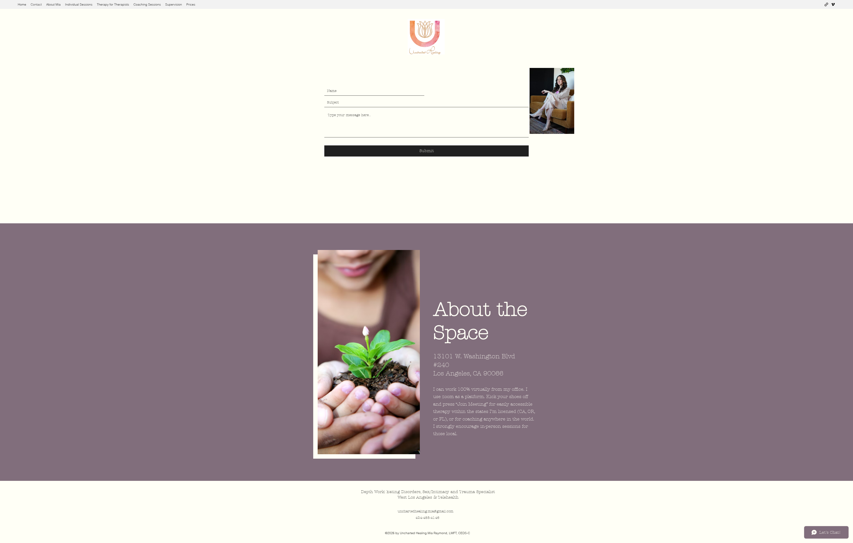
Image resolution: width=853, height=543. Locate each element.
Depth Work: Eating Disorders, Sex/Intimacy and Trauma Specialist (428, 491)
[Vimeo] (833, 4)
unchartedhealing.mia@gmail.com (425, 511)
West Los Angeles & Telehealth (429, 497)
